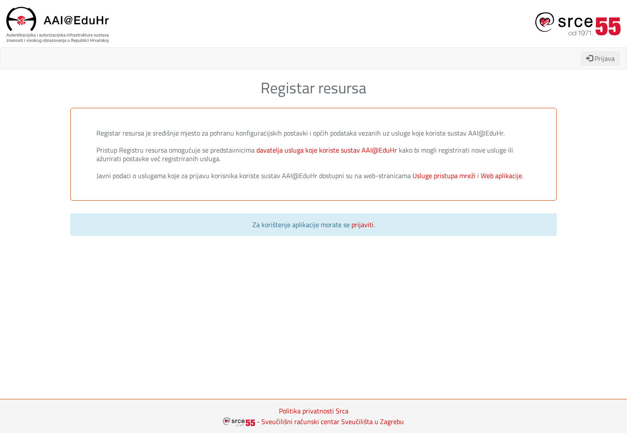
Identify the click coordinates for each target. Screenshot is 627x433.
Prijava (604, 58)
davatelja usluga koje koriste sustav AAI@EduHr (327, 150)
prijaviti (362, 224)
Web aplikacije (501, 175)
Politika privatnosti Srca (313, 411)
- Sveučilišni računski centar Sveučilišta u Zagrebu (329, 421)
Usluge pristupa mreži (444, 175)
